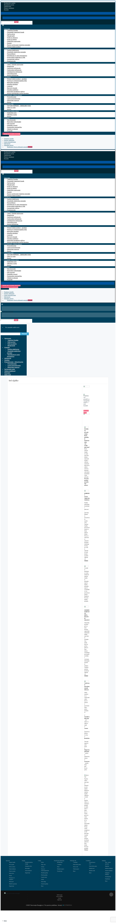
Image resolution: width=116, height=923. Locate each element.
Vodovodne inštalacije (14, 70)
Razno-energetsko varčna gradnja (18, 93)
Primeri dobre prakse (14, 47)
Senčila (42, 879)
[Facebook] (3, 15)
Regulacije (10, 66)
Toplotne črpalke (12, 30)
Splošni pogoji (59, 894)
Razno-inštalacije (12, 75)
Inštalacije (7, 63)
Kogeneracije (11, 61)
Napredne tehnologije (14, 122)
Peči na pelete (12, 344)
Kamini (9, 43)
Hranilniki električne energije (16, 52)
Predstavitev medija (9, 3)
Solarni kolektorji (12, 869)
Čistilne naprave (76, 869)
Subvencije (7, 143)
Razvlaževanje (59, 862)
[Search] (2, 20)
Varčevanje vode (8, 104)
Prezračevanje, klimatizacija (59, 860)
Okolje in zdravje (12, 129)
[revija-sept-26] (86, 417)
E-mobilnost (88, 860)
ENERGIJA (7, 48)
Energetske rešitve (13, 59)
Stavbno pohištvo (12, 90)
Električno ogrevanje (13, 41)
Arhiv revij (7, 375)
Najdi (16, 22)
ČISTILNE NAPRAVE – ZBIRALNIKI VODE (19, 106)
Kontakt (6, 9)
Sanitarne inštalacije (14, 68)
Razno (9, 102)
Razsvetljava (11, 54)
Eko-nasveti (11, 123)
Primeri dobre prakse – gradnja (17, 79)
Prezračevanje (11, 97)
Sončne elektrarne (13, 50)
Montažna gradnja (13, 82)
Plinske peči (11, 881)
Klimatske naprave (13, 100)
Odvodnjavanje (12, 74)
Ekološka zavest (12, 125)
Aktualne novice (8, 145)
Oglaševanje (7, 6)
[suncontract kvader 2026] (86, 388)
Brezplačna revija (9, 5)
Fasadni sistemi (44, 877)
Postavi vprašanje (9, 8)
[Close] (2, 24)
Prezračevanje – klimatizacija (13, 362)
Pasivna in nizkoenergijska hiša (17, 81)
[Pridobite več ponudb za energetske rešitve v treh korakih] (86, 400)
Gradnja (6, 360)
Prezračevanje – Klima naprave (13, 95)
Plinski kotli (11, 36)
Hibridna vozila (12, 115)
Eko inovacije (11, 120)
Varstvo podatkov (59, 896)
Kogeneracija (11, 886)
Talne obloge (43, 881)
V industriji (75, 862)
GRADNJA (7, 77)
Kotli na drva (11, 873)
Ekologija (7, 118)
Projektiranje (107, 878)
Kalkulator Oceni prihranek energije (19, 147)
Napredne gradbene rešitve (16, 91)
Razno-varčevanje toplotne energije (18, 45)
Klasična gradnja (12, 84)
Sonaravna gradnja (44, 883)
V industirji (59, 864)
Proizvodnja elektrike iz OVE (16, 57)
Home (5, 921)
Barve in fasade (12, 88)
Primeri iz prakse (12, 871)
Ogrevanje (7, 28)
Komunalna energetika (14, 127)
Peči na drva (11, 34)
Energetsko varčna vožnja (11, 111)
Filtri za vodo (11, 107)
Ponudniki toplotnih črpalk (15, 32)
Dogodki (9, 131)
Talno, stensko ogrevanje (15, 64)
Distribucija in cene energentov (17, 56)
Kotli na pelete (12, 39)
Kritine (42, 862)
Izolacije (10, 86)
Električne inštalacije (109, 868)
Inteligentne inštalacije (14, 72)
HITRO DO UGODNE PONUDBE (12, 134)
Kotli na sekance (12, 38)
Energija (7, 347)
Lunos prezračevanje (13, 99)
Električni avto (11, 113)
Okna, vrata (43, 864)
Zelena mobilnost (9, 371)
